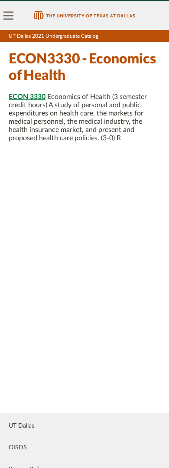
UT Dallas (21, 426)
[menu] (8, 15)
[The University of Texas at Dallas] (84, 15)
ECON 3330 (27, 96)
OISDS (18, 448)
